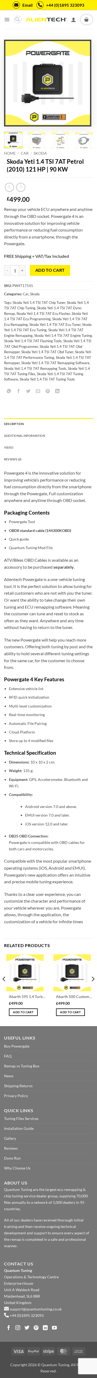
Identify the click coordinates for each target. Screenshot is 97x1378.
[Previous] (14, 83)
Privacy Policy (16, 1095)
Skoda (40, 153)
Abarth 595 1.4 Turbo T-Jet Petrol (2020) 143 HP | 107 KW (27, 997)
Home (10, 153)
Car (25, 153)
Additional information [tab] (24, 435)
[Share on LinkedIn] (57, 391)
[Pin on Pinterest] (47, 391)
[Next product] (9, 187)
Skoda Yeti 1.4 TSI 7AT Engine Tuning (63, 335)
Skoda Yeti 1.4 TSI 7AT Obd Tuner (47, 352)
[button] (7, 19)
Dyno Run (12, 1158)
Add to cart (50, 270)
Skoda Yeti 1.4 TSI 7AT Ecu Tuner (55, 324)
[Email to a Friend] (38, 391)
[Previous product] (20, 187)
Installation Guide (19, 1128)
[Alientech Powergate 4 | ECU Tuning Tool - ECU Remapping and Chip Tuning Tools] (46, 19)
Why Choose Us (17, 1168)
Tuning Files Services (21, 1118)
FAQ (8, 1056)
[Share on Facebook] (18, 391)
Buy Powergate (16, 1046)
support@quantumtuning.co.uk (36, 1309)
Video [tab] (8, 447)
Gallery (10, 1138)
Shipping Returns (18, 1085)
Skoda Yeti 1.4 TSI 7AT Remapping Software (55, 363)
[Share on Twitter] (28, 391)
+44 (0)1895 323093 (65, 5)
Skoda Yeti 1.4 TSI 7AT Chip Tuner (39, 302)
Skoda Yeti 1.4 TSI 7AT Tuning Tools (47, 379)
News (8, 1076)
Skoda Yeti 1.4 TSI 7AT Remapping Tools (35, 368)
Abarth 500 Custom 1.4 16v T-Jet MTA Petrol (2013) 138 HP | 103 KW (74, 997)
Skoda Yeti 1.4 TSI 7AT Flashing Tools (33, 341)
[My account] (73, 19)
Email (27, 5)
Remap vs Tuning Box (21, 1066)
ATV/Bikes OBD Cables (25, 560)
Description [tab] (14, 424)
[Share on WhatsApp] (9, 391)
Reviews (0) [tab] (12, 459)
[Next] (81, 83)
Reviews (11, 1148)
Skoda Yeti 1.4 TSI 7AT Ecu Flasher (43, 313)
